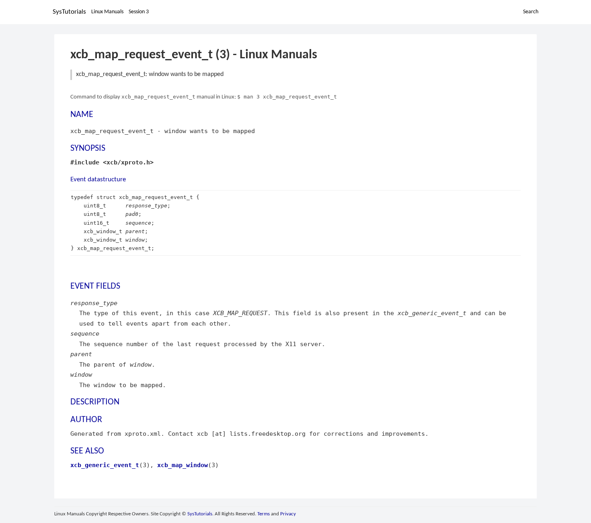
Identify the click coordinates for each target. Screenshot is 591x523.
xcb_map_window (182, 464)
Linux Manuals (107, 12)
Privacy (288, 514)
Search (530, 12)
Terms (263, 514)
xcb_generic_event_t (104, 464)
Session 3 (139, 12)
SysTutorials (69, 11)
